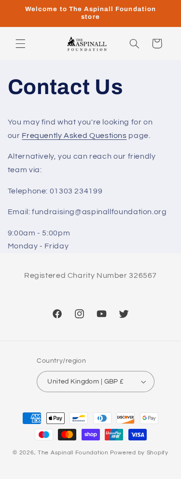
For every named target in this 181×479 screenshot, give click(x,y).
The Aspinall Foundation (73, 452)
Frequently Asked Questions (74, 135)
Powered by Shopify (139, 452)
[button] (20, 43)
